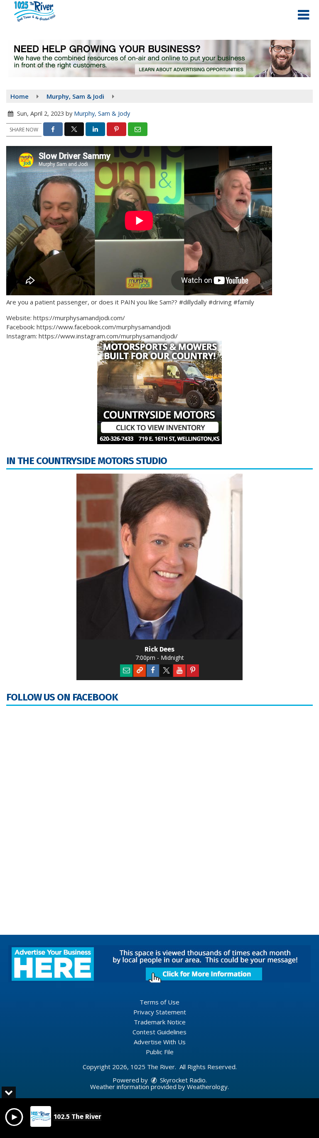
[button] (303, 15)
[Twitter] (166, 670)
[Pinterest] (192, 670)
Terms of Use (159, 1002)
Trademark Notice (160, 1022)
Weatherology (207, 1086)
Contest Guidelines (159, 1032)
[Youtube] (179, 670)
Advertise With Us (160, 1042)
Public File (160, 1052)
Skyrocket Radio (182, 1080)
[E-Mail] (126, 670)
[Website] (139, 670)
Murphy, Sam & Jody (102, 113)
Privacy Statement (159, 1012)
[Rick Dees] (159, 557)
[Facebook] (153, 670)
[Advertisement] (159, 58)
